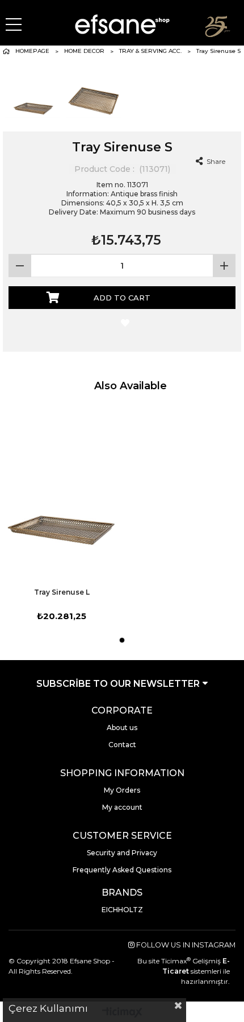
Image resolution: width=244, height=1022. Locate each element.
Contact (122, 744)
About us (122, 727)
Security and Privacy (122, 852)
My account (122, 807)
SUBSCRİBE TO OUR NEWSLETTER (119, 683)
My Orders (122, 790)
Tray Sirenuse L (62, 592)
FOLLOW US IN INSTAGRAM (184, 945)
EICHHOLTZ (122, 909)
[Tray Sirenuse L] (61, 494)
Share (215, 161)
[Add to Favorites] (122, 323)
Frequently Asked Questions (122, 870)
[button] (122, 640)
